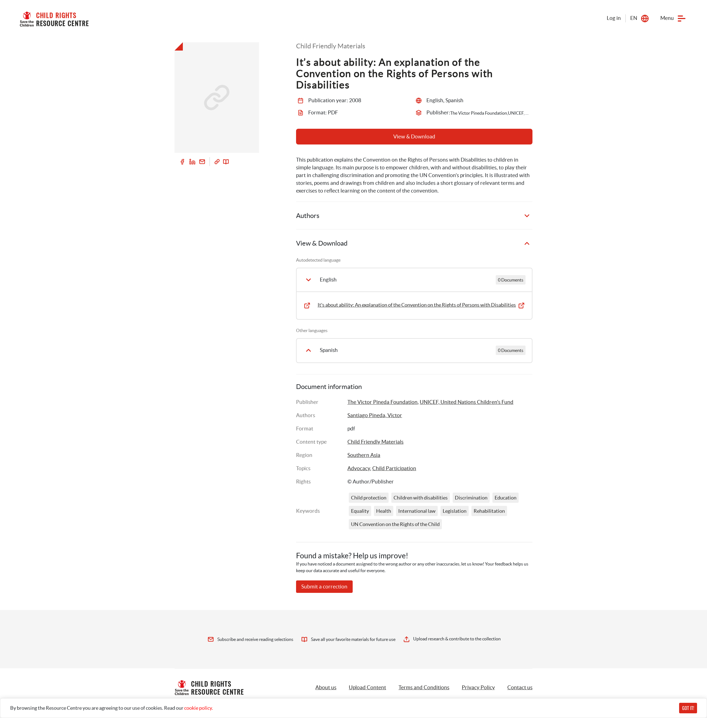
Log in (614, 18)
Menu (667, 18)
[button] (367, 687)
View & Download (414, 137)
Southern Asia (363, 455)
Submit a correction (324, 587)
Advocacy (358, 468)
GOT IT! (688, 708)
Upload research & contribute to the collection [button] (457, 638)
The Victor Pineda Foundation (382, 402)
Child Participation (394, 468)
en (633, 18)
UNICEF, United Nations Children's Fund (466, 402)
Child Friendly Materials (375, 442)
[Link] (217, 161)
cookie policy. (198, 708)
